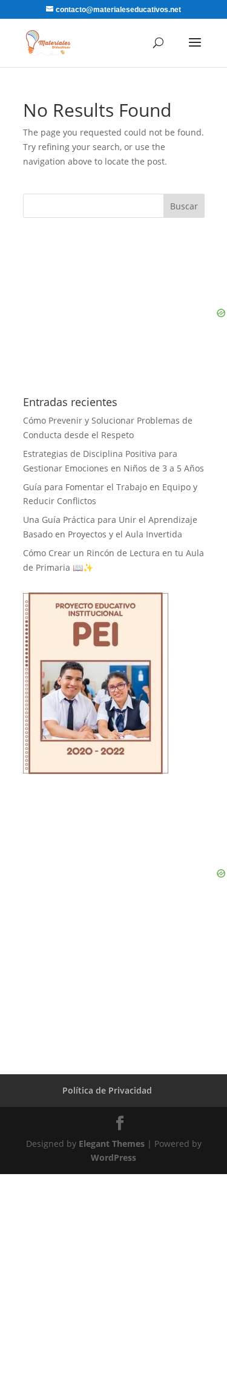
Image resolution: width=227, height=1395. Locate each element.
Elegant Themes (112, 1143)
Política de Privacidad (107, 1090)
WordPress (113, 1157)
